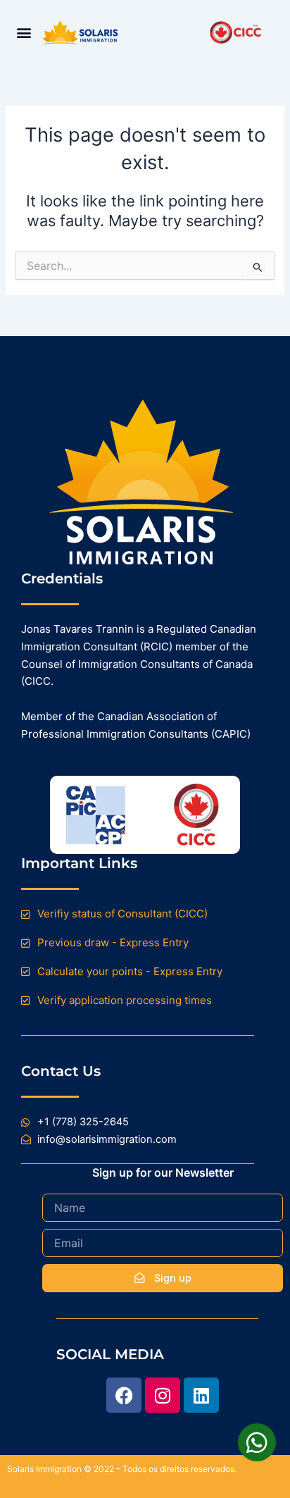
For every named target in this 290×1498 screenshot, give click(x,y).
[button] (23, 32)
